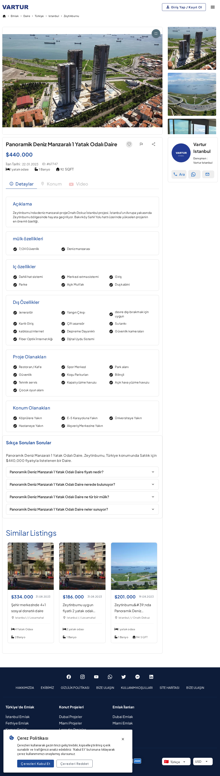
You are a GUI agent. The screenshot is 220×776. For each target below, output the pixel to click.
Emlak (15, 16)
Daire (26, 16)
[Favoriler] (129, 144)
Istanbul (54, 16)
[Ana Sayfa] (4, 16)
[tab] (21, 184)
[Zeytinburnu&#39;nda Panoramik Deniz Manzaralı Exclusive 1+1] (134, 588)
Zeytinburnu (71, 16)
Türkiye (39, 16)
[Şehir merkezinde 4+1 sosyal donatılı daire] (31, 588)
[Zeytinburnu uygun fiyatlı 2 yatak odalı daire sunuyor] (82, 588)
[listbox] (110, 688)
